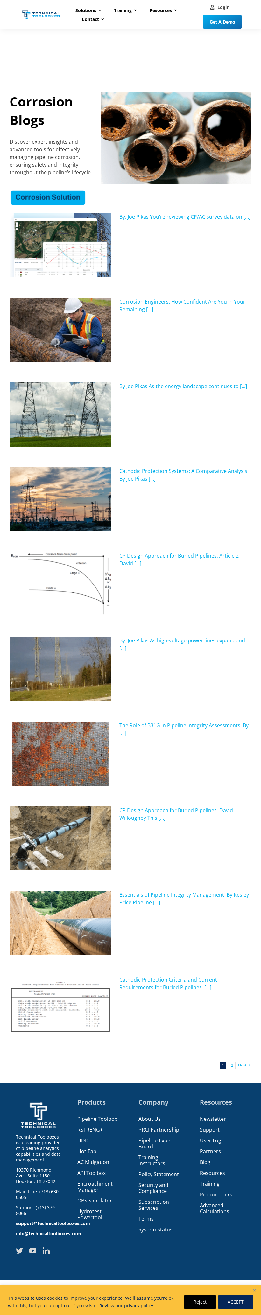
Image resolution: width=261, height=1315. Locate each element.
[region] (130, 1300)
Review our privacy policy (126, 1306)
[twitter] (19, 1250)
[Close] (254, 1290)
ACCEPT (236, 1302)
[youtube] (32, 1250)
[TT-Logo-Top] (41, 9)
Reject (200, 1302)
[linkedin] (46, 1250)
